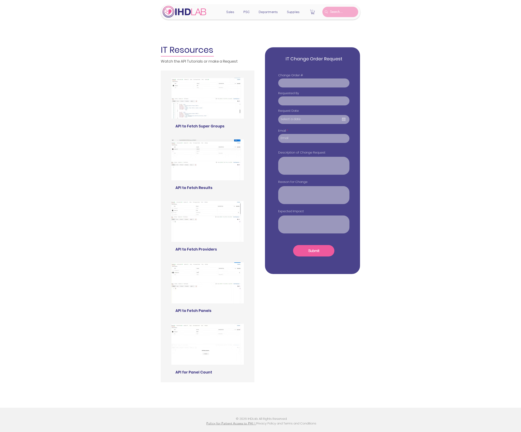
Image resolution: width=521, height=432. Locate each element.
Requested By (288, 93)
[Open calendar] (343, 119)
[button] (230, 11)
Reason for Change (293, 181)
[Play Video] (208, 98)
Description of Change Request (301, 152)
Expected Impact (291, 211)
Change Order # (290, 75)
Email (282, 130)
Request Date (288, 110)
